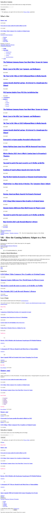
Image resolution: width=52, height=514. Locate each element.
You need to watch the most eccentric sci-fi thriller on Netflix (23, 163)
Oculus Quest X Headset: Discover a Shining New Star (13, 328)
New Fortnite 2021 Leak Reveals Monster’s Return (20, 222)
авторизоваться (24, 300)
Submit (15, 509)
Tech (4, 38)
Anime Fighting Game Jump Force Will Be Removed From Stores (24, 146)
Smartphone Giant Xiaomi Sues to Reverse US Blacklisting (14, 317)
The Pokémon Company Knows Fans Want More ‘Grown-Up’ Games (25, 62)
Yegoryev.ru (16, 508)
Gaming (7, 104)
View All (7, 106)
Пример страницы (14, 233)
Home (4, 48)
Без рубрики (3, 367)
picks (2, 268)
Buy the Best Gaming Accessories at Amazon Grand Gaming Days (25, 177)
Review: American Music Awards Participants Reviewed (22, 194)
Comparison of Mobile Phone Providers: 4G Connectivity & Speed (16, 312)
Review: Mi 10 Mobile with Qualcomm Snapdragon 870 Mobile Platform (21, 340)
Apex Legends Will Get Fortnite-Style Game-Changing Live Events (19, 357)
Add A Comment (4, 295)
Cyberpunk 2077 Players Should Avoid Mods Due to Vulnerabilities (19, 349)
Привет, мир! (4, 20)
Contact (7, 55)
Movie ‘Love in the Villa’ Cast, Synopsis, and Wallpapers (21, 69)
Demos (5, 37)
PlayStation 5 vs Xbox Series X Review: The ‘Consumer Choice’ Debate (26, 183)
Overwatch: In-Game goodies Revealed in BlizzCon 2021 (13, 25)
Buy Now (5, 41)
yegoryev (3, 343)
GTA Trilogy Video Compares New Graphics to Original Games (15, 31)
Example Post (8, 52)
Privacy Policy (27, 12)
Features (5, 50)
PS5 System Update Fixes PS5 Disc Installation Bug (20, 92)
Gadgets (5, 40)
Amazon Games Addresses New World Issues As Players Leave (24, 208)
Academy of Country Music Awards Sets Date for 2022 (21, 170)
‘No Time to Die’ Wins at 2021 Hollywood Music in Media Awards (24, 76)
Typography (8, 53)
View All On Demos (9, 57)
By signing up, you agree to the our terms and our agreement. (18, 12)
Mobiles (5, 99)
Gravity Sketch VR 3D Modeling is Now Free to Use (12, 322)
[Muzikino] (6, 46)
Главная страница (5, 233)
